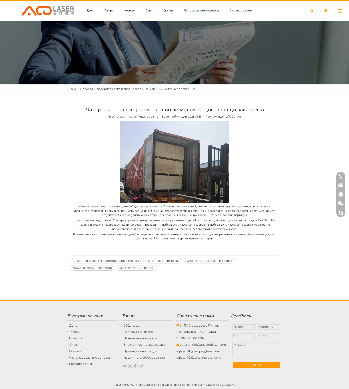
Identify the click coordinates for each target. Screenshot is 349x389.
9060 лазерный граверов (92, 268)
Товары (109, 10)
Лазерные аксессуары (141, 338)
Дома (90, 10)
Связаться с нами (241, 10)
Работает (234, 116)
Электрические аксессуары (145, 344)
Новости (130, 10)
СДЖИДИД (228, 384)
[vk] (141, 366)
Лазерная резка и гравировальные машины (107, 261)
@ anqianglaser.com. (205, 351)
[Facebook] (130, 366)
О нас (149, 10)
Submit (256, 364)
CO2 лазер (131, 325)
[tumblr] (135, 366)
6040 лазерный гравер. (136, 268)
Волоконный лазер (138, 332)
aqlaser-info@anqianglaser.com (203, 344)
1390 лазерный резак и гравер (209, 261)
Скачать (168, 10)
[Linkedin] (124, 366)
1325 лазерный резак (164, 261)
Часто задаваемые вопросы (201, 10)
